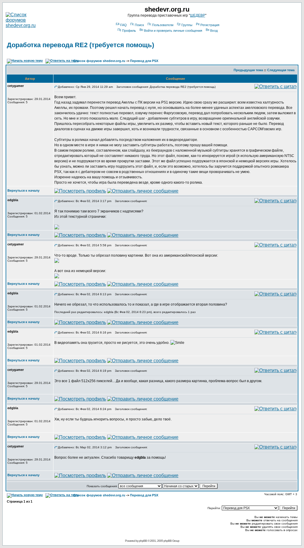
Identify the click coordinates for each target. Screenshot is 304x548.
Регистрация (209, 25)
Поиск (139, 25)
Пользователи (162, 25)
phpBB (143, 540)
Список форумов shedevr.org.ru (99, 61)
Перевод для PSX (144, 61)
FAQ (123, 25)
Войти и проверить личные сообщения (173, 30)
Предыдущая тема (248, 70)
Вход (214, 30)
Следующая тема (280, 70)
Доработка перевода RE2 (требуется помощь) (80, 45)
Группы (186, 25)
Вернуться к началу (23, 190)
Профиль (129, 30)
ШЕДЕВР (197, 15)
